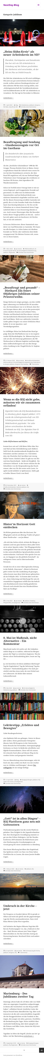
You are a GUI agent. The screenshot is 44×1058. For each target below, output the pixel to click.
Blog (16, 105)
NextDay (25, 364)
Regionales (12, 252)
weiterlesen (8, 98)
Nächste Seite (41, 1050)
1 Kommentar (35, 364)
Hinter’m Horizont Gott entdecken (19, 525)
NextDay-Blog (11, 4)
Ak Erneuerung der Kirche (32, 951)
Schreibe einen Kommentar (28, 107)
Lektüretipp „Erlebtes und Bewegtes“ (21, 726)
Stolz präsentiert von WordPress (12, 1055)
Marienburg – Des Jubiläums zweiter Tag (18, 995)
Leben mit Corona (8, 781)
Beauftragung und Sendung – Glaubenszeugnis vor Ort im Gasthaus (21, 145)
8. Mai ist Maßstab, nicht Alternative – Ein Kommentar (20, 641)
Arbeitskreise (25, 105)
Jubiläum (31, 105)
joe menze (19, 249)
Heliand (18, 487)
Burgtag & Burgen (27, 780)
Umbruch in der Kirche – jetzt (20, 907)
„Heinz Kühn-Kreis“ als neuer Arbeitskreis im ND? (21, 53)
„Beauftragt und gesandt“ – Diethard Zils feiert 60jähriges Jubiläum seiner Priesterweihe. (21, 292)
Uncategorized (16, 602)
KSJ (22, 364)
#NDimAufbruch (29, 249)
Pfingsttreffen (7, 602)
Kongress (37, 105)
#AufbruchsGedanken (33, 360)
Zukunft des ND (13, 107)
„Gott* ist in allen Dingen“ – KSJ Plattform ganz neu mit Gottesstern (22, 821)
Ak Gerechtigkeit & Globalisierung (26, 250)
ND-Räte (5, 107)
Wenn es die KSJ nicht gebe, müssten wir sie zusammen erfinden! (21, 402)
